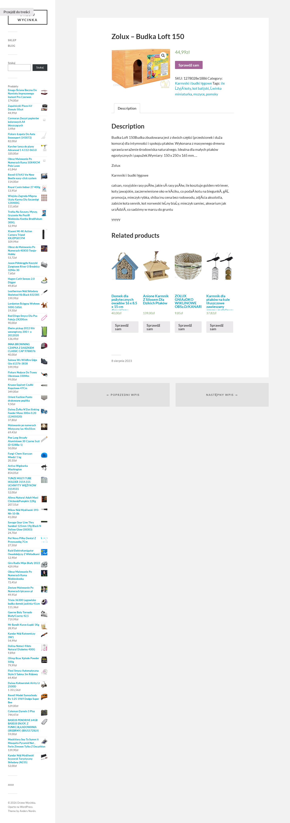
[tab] (127, 108)
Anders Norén (28, 811)
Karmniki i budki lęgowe (193, 83)
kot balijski (200, 88)
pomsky (212, 94)
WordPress (26, 806)
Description (127, 108)
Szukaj (11, 62)
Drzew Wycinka (28, 17)
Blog (11, 45)
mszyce (199, 94)
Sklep (12, 40)
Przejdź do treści (17, 12)
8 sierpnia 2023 (121, 361)
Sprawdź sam (189, 65)
